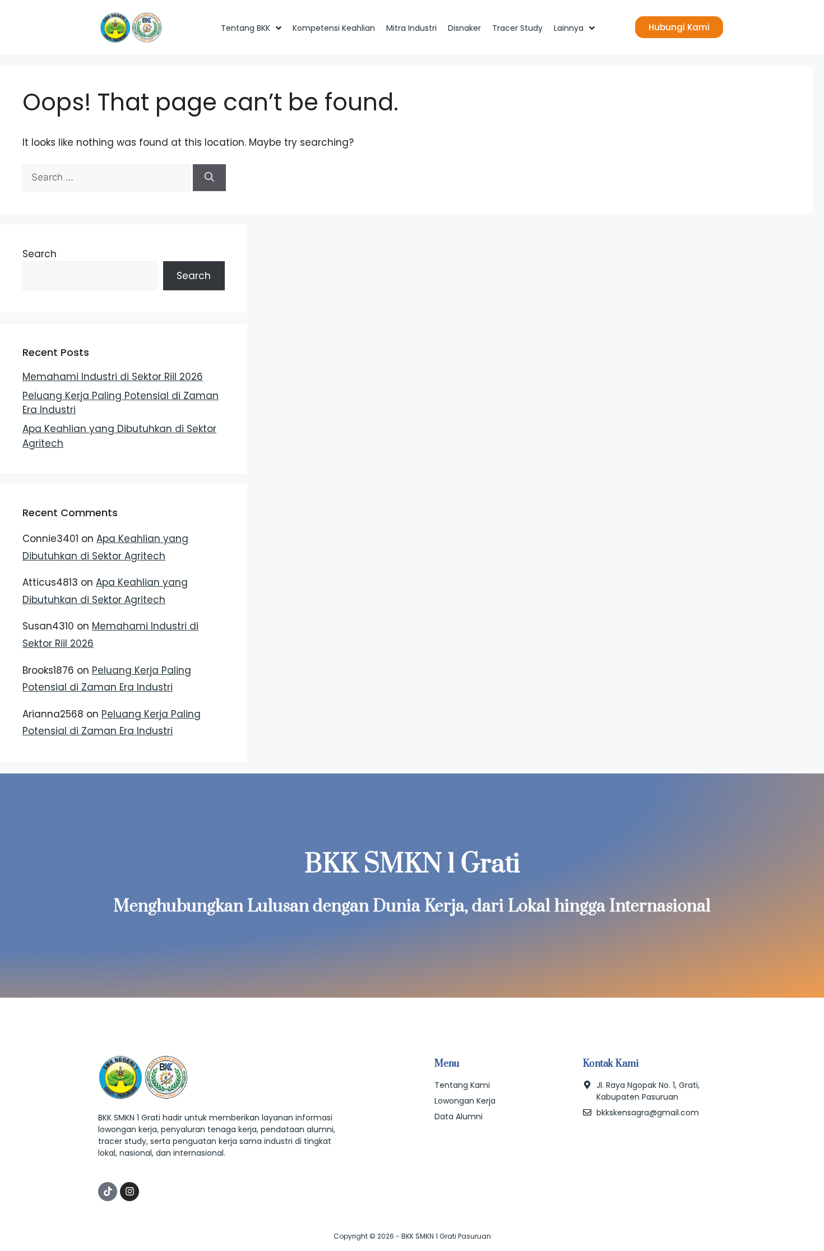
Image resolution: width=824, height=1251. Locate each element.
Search (39, 254)
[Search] (209, 177)
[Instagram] (129, 1191)
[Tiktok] (107, 1191)
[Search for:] (107, 177)
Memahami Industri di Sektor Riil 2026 (112, 376)
